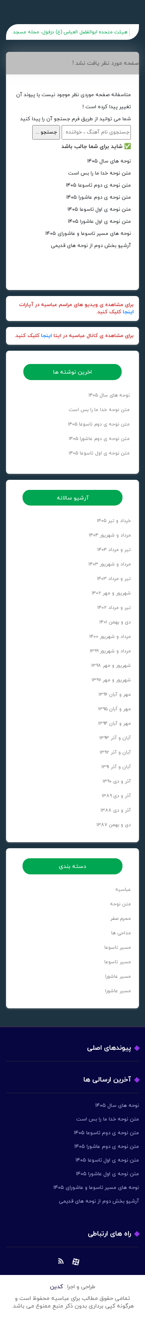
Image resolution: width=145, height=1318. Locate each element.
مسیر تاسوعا (117, 947)
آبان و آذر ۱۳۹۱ (116, 767)
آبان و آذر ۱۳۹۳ (115, 738)
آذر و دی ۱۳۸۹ (116, 796)
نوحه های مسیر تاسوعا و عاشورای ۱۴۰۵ (88, 233)
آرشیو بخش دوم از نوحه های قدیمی (91, 245)
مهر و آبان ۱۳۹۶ (115, 694)
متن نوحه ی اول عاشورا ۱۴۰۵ (99, 221)
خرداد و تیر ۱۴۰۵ (114, 521)
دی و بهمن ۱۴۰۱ (115, 622)
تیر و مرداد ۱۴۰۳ (114, 579)
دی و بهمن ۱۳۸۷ (114, 825)
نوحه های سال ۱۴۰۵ (109, 161)
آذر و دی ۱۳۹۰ (117, 781)
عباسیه (123, 889)
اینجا (128, 312)
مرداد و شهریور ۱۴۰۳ (110, 564)
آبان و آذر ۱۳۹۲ (115, 752)
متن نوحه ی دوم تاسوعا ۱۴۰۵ (98, 185)
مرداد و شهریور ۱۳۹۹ (110, 651)
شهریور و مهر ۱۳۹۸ (111, 665)
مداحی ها (121, 933)
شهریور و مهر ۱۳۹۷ (111, 680)
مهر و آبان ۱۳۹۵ (114, 709)
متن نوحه (120, 904)
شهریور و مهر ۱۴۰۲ (111, 593)
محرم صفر (120, 918)
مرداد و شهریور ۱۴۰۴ (110, 535)
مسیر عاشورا (118, 976)
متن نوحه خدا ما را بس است (99, 173)
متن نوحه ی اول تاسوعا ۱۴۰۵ (99, 209)
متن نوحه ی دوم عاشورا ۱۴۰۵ (98, 197)
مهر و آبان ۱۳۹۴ (114, 723)
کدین (56, 1287)
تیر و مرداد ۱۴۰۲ (114, 608)
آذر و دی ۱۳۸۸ (116, 810)
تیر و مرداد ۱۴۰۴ (114, 550)
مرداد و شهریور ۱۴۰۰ (110, 636)
